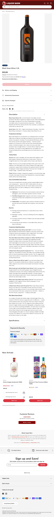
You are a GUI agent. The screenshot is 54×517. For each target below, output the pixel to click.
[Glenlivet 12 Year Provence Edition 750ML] (40, 367)
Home (3, 11)
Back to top (27, 472)
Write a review (27, 422)
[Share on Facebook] (9, 109)
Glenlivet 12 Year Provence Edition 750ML (38, 383)
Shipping (4, 74)
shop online (34, 442)
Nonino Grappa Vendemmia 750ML (12, 382)
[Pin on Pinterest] (12, 109)
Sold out (27, 84)
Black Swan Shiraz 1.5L (10, 11)
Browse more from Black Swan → (10, 79)
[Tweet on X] (7, 109)
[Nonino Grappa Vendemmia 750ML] (14, 367)
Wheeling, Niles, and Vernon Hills (19, 437)
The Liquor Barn (9, 508)
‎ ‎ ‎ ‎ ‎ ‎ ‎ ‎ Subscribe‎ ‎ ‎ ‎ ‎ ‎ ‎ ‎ (43, 464)
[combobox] (27, 6)
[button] (47, 3)
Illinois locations (25, 442)
